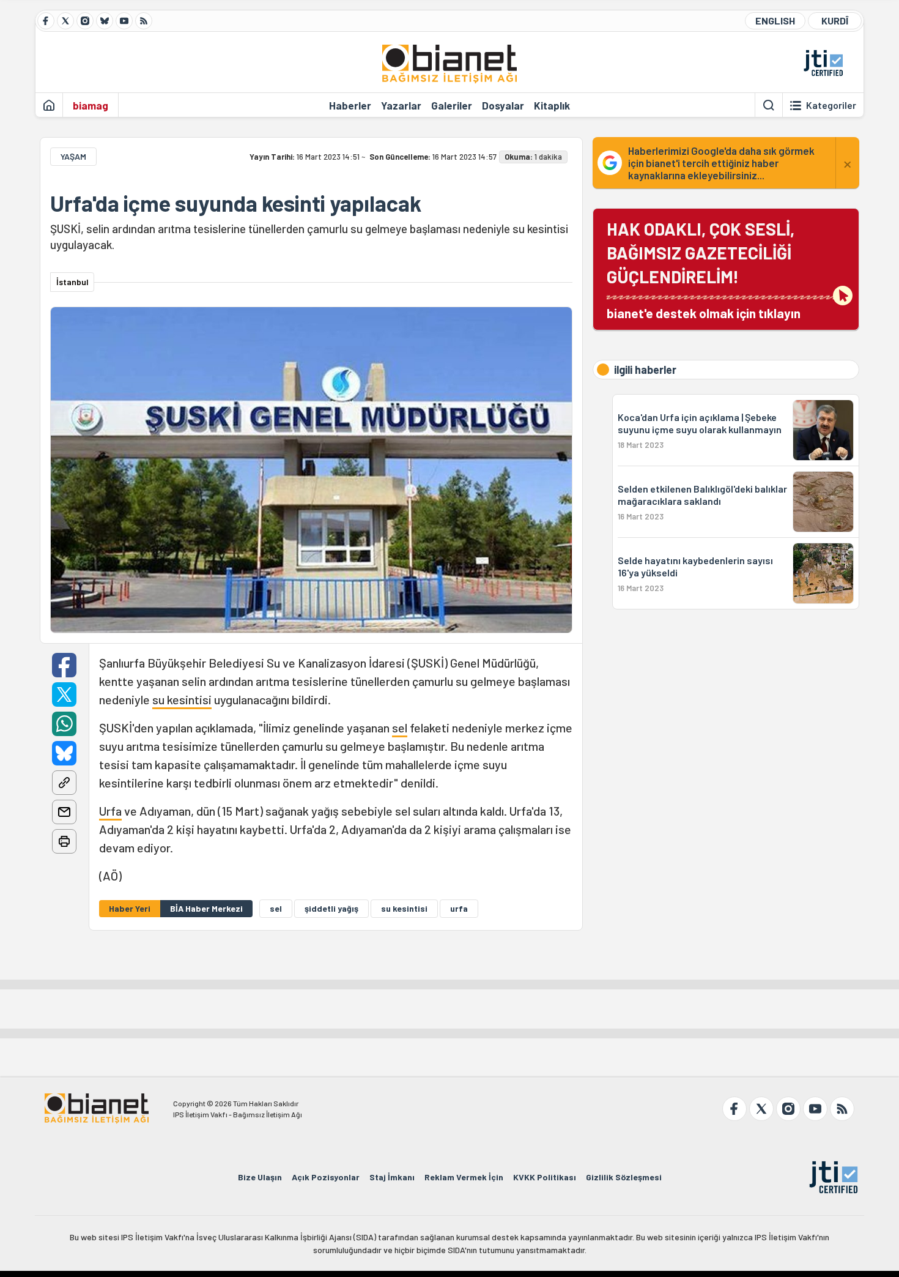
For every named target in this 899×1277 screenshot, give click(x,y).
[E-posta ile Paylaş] (64, 812)
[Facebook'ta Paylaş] (64, 665)
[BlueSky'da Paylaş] (64, 753)
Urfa (110, 810)
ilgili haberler (645, 369)
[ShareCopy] (64, 782)
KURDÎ (834, 20)
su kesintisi (182, 699)
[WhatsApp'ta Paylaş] (64, 724)
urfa (459, 908)
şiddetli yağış (331, 908)
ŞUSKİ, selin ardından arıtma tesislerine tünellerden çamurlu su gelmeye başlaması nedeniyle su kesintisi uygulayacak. (309, 236)
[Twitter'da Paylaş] (64, 694)
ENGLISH (775, 20)
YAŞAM (73, 156)
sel (399, 727)
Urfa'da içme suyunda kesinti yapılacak (235, 203)
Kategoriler (831, 105)
